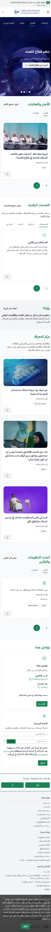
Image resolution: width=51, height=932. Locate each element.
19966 (47, 889)
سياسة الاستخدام (44, 810)
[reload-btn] (5, 741)
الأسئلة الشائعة (44, 841)
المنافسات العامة (43, 852)
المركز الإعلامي (45, 818)
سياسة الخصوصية (43, 814)
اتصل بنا (47, 871)
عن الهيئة (46, 803)
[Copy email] (30, 679)
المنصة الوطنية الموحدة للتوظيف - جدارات (35, 860)
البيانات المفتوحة (44, 837)
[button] (43, 605)
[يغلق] (3, 897)
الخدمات (47, 807)
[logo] (26, 12)
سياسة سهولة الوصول (42, 856)
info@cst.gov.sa (43, 885)
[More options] (2, 12)
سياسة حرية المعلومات (41, 826)
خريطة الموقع (45, 848)
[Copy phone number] (39, 687)
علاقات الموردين (44, 845)
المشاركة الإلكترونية (43, 822)
